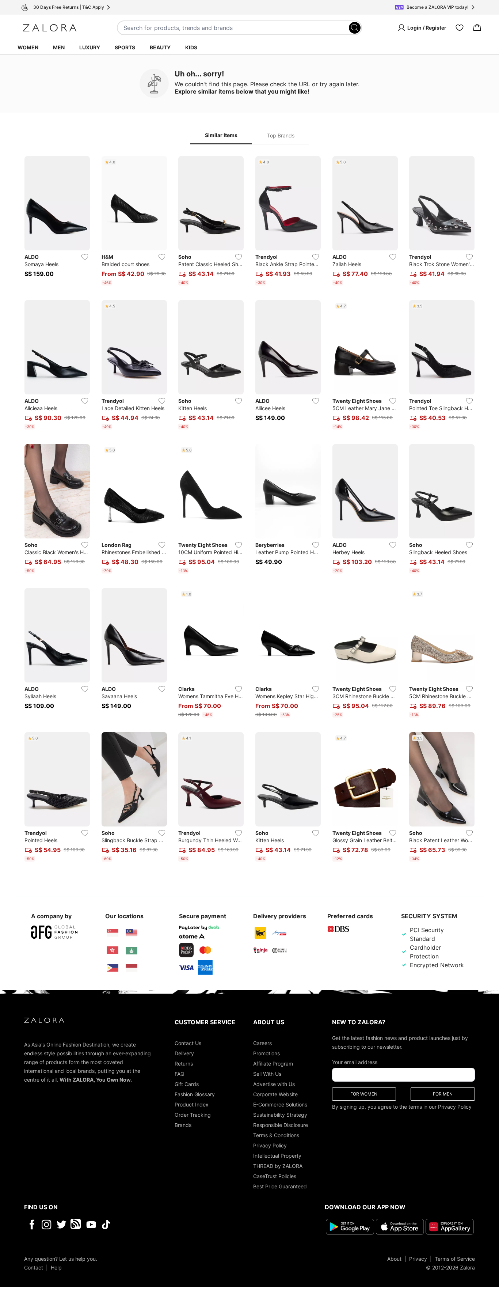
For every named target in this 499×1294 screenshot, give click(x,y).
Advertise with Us (274, 1084)
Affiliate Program (273, 1063)
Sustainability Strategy (280, 1115)
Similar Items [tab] (221, 135)
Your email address (354, 1062)
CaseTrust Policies (274, 1176)
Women (28, 47)
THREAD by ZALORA (277, 1166)
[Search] (355, 28)
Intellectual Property (277, 1156)
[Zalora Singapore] (112, 933)
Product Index (192, 1104)
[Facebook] (31, 1224)
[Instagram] (46, 1224)
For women (363, 1094)
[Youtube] (91, 1224)
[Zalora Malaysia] (131, 933)
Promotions (266, 1053)
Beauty (160, 47)
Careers (262, 1043)
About (394, 1259)
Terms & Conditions (276, 1135)
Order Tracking (193, 1115)
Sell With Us (267, 1074)
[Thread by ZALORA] (76, 1224)
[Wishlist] (459, 27)
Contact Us (188, 1043)
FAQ (179, 1074)
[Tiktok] (153, 1224)
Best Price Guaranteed (280, 1186)
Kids (191, 47)
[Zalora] (50, 27)
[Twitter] (61, 1224)
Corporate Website (275, 1094)
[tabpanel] (249, 510)
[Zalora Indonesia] (131, 968)
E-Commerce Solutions (280, 1104)
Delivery (184, 1053)
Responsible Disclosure (280, 1125)
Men (59, 47)
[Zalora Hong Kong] (112, 950)
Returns (184, 1063)
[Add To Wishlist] (85, 257)
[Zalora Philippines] (112, 968)
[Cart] (477, 27)
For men (443, 1094)
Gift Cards (187, 1084)
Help (56, 1267)
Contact (33, 1267)
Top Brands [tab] (280, 135)
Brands (183, 1125)
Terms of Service (455, 1259)
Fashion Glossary (195, 1094)
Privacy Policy (270, 1145)
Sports (125, 47)
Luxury (89, 47)
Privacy (418, 1259)
